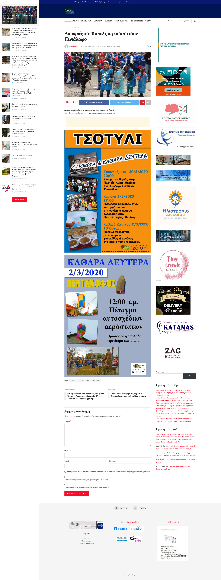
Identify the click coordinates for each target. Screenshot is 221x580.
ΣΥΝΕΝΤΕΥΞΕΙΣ (137, 21)
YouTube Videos (86, 2)
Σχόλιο (67, 421)
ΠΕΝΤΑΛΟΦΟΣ (84, 381)
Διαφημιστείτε (119, 2)
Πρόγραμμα (103, 2)
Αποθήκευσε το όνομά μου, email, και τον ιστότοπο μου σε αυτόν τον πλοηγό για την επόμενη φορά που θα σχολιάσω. (108, 472)
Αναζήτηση (160, 372)
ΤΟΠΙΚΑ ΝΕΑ (86, 21)
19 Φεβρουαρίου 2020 (88, 46)
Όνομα (67, 451)
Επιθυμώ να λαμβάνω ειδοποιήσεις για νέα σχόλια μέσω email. (86, 480)
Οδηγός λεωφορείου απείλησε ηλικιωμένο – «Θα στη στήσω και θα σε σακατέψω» (24, 131)
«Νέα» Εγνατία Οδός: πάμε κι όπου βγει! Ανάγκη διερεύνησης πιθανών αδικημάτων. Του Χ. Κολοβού (24, 46)
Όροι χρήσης (86, 541)
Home (66, 28)
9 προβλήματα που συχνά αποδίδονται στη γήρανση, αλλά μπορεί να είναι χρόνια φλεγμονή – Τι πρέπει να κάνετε (24, 77)
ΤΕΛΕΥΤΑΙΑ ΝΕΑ (75, 28)
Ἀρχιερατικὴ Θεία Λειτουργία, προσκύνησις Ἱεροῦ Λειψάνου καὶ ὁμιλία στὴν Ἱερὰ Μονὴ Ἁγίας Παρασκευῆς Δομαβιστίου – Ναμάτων (24, 172)
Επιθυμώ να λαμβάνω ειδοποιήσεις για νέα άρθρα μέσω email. (86, 487)
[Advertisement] (108, 122)
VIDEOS (148, 21)
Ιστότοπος (112, 461)
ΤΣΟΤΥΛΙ (96, 381)
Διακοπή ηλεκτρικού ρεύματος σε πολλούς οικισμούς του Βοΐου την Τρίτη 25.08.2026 (24, 187)
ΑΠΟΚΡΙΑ (73, 381)
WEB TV (95, 2)
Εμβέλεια (111, 2)
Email (67, 461)
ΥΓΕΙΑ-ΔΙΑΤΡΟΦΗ (121, 21)
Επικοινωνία (130, 2)
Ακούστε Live (68, 2)
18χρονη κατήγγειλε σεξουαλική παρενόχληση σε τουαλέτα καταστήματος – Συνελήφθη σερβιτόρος (23, 92)
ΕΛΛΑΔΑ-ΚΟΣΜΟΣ (71, 21)
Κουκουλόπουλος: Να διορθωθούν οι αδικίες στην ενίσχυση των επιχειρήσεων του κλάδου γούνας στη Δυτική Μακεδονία (24, 31)
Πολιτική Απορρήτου (86, 544)
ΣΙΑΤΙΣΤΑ (108, 21)
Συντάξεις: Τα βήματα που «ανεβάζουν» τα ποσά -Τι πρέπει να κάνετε (24, 144)
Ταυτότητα (86, 538)
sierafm (74, 46)
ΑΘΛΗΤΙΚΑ (98, 21)
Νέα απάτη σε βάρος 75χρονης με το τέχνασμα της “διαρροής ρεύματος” (23, 118)
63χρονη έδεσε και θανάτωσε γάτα (24, 155)
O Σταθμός (77, 2)
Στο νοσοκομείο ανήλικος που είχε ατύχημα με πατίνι (24, 105)
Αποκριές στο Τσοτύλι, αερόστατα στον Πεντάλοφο (18, 17)
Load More (19, 199)
